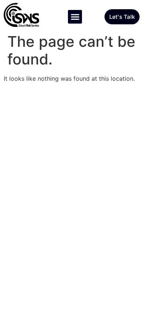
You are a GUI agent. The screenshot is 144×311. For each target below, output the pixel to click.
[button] (75, 17)
